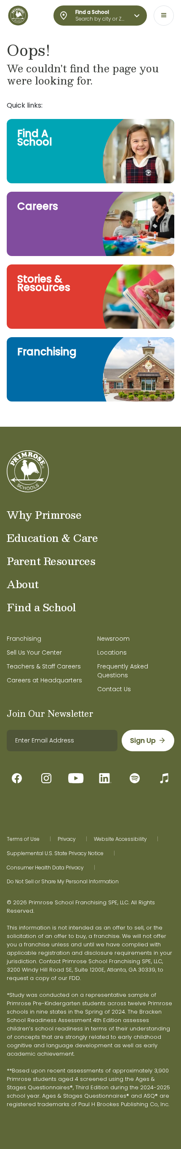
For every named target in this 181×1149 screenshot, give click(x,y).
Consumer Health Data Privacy (45, 867)
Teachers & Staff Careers (44, 666)
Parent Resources (51, 560)
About (23, 584)
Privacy (67, 839)
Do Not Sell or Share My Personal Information (63, 881)
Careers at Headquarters (44, 680)
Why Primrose (44, 514)
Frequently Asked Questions (122, 670)
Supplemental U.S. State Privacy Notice (55, 853)
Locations (112, 652)
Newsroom (113, 638)
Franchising (24, 638)
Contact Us (114, 689)
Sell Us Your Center (34, 652)
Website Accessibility (120, 839)
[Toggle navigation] (163, 15)
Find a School (41, 607)
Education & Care (52, 537)
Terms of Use (23, 839)
